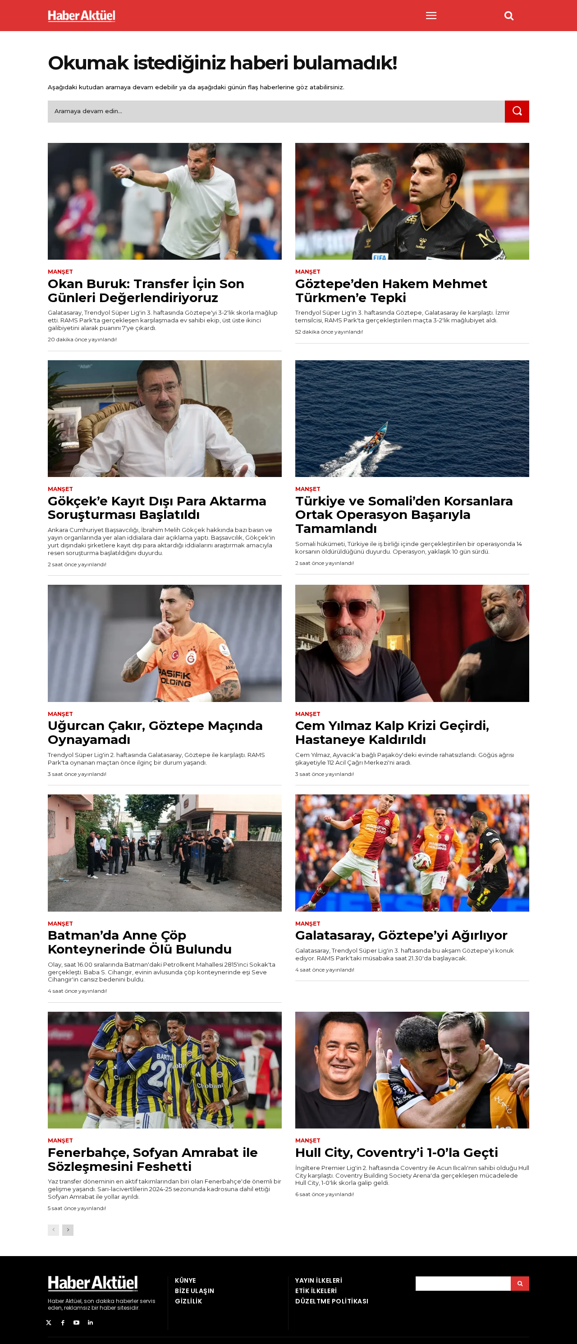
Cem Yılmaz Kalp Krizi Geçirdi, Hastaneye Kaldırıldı (392, 732)
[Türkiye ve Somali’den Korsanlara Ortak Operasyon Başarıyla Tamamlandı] (412, 418)
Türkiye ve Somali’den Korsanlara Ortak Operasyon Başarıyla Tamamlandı (404, 515)
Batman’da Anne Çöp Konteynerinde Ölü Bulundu (140, 942)
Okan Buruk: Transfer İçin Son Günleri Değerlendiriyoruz (146, 290)
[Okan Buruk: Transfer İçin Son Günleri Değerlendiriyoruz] (165, 201)
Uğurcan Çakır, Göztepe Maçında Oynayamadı (155, 732)
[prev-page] (53, 1230)
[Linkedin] (90, 1323)
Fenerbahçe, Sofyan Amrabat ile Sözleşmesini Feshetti (153, 1159)
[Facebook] (63, 1323)
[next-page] (67, 1230)
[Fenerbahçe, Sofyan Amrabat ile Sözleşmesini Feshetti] (165, 1070)
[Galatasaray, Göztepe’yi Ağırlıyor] (412, 853)
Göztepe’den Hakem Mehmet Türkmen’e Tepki (391, 290)
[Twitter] (49, 1323)
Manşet (60, 272)
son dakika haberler (111, 1301)
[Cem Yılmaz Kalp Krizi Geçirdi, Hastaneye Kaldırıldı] (412, 643)
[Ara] (517, 112)
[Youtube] (77, 1323)
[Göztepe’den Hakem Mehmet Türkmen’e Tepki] (412, 201)
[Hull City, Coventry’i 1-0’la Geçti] (412, 1070)
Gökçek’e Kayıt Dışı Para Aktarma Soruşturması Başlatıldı (157, 508)
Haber (56, 1301)
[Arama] (520, 1283)
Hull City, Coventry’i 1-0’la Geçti (396, 1152)
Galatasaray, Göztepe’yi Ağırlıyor (401, 935)
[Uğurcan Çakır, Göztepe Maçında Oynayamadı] (165, 643)
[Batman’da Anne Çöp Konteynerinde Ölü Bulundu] (165, 853)
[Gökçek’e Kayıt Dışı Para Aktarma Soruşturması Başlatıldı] (165, 418)
